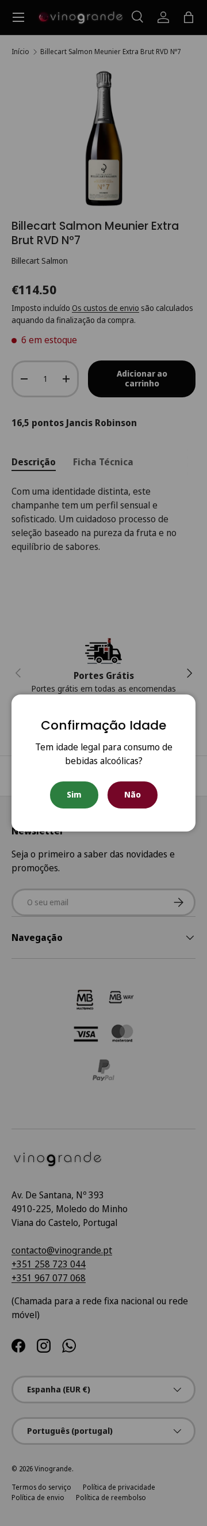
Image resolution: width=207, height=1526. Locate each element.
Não (132, 794)
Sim (74, 794)
